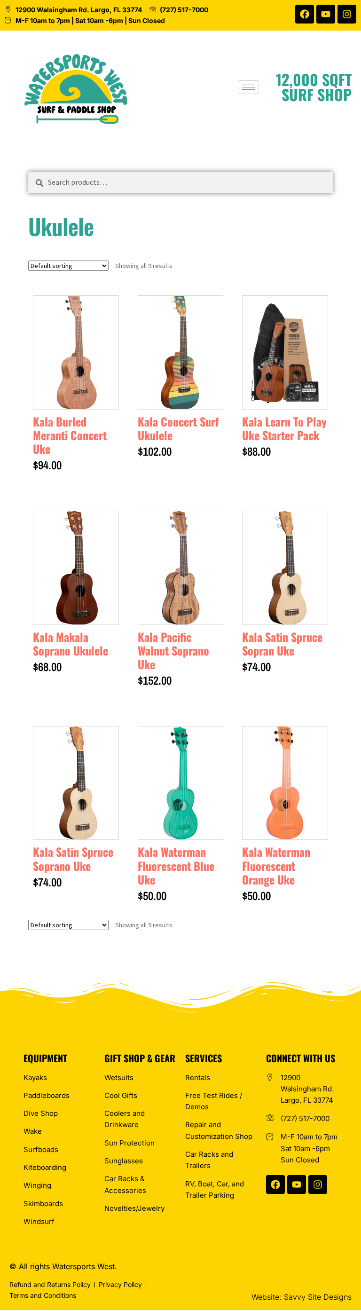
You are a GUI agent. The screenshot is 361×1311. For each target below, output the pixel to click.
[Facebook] (304, 14)
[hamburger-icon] (248, 87)
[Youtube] (325, 14)
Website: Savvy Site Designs (301, 1297)
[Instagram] (346, 14)
